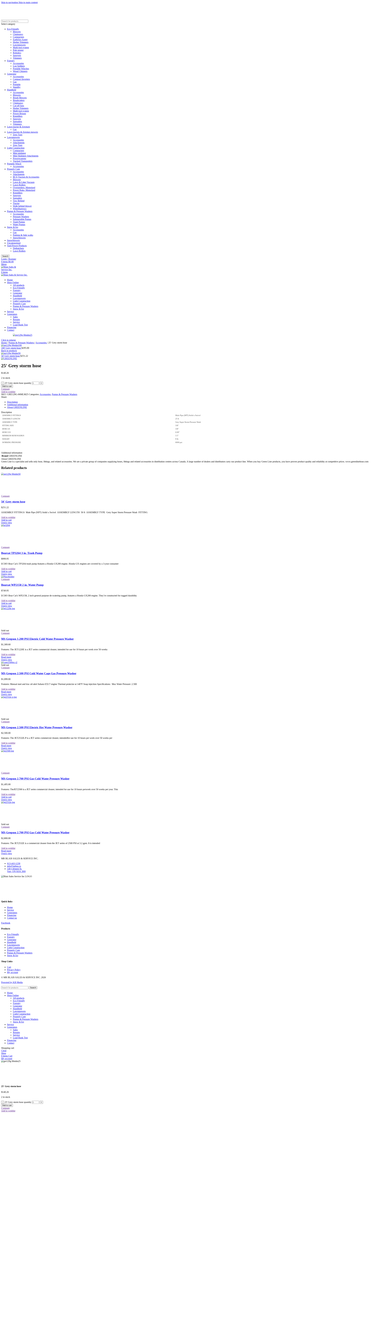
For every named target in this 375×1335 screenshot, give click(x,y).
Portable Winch (14, 163)
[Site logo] (11, 269)
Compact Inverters (21, 79)
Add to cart (7, 386)
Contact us (12, 918)
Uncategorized (14, 243)
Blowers (17, 31)
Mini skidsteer (19, 153)
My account (12, 972)
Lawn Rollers (19, 185)
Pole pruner (18, 50)
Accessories (18, 63)
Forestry (11, 60)
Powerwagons (19, 158)
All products (18, 285)
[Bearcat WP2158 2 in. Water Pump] (7, 576)
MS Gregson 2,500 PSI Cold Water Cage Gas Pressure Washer (38, 673)
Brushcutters (18, 100)
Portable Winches (21, 68)
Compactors (18, 37)
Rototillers (17, 116)
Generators (12, 912)
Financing (11, 915)
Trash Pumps (19, 222)
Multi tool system (21, 47)
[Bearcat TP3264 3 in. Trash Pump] (23, 525)
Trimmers (17, 58)
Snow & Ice (12, 227)
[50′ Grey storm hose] (23, 474)
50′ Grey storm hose (13, 501)
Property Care (13, 169)
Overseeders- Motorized (24, 187)
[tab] (12, 402)
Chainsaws (18, 34)
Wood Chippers (20, 71)
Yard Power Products (17, 245)
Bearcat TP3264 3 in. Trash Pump (21, 553)
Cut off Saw (18, 105)
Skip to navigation (10, 2)
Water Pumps (19, 224)
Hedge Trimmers (20, 42)
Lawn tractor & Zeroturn (18, 127)
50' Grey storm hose (10, 356)
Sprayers (17, 55)
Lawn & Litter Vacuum (23, 182)
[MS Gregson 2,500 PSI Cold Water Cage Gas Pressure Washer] (9, 662)
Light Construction (15, 148)
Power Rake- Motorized (24, 190)
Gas (15, 82)
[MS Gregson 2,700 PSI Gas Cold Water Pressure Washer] (23, 751)
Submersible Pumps (22, 219)
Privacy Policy (14, 969)
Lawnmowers (19, 45)
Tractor (16, 203)
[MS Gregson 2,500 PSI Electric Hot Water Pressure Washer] (23, 697)
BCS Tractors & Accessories (26, 177)
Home (4, 342)
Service (16, 322)
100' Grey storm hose (11, 348)
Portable (17, 84)
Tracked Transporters (22, 161)
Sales (15, 317)
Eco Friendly (13, 29)
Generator (11, 74)
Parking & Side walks (23, 235)
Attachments (18, 142)
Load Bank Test (20, 325)
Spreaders (17, 121)
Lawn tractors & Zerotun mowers (22, 132)
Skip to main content (28, 2)
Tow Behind (18, 200)
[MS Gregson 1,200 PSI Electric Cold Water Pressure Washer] (23, 608)
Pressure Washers (21, 216)
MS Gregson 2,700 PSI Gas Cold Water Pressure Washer (35, 778)
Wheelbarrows (19, 208)
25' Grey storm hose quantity (18, 383)
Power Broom (19, 113)
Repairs (16, 319)
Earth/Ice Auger (20, 39)
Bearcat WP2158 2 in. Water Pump (22, 584)
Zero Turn (17, 134)
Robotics (17, 53)
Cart (9, 967)
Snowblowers (19, 237)
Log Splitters (19, 66)
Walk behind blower (22, 206)
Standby (17, 87)
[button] (6, 520)
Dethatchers (18, 248)
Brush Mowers (20, 97)
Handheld (11, 90)
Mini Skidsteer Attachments (25, 156)
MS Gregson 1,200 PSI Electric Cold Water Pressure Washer (37, 638)
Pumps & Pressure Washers (19, 211)
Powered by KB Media (12, 982)
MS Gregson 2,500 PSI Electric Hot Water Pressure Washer (36, 727)
